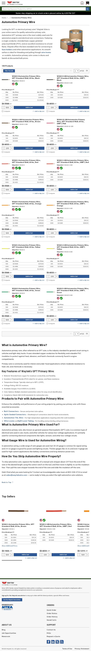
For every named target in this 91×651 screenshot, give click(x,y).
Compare (7, 111)
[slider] (12, 560)
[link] (71, 71)
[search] (87, 9)
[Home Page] (15, 3)
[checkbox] (2, 111)
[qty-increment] (11, 107)
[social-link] (49, 642)
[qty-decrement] (3, 107)
